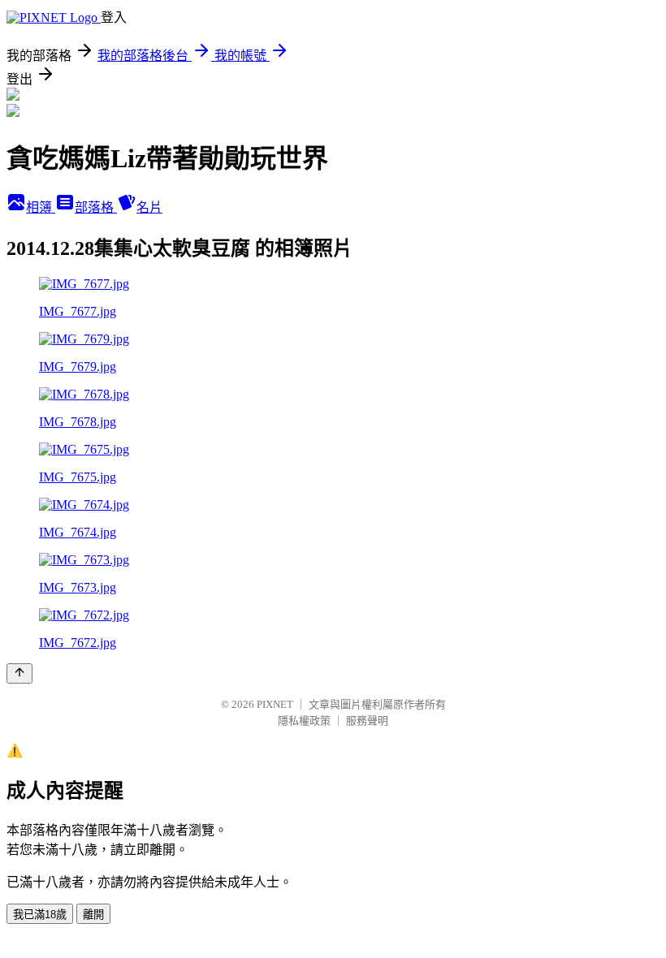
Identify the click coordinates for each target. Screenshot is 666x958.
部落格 (96, 207)
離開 (93, 914)
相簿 (40, 207)
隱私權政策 (304, 720)
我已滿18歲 (40, 914)
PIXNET (275, 704)
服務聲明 (367, 720)
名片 (149, 207)
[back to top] (19, 673)
